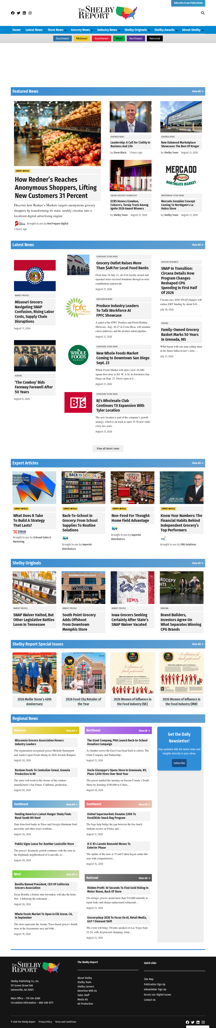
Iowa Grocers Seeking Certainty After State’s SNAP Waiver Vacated (130, 620)
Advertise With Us (87, 990)
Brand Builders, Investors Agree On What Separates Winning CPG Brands (181, 622)
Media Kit (82, 999)
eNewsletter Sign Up (155, 989)
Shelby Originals (136, 30)
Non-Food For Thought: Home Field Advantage (131, 518)
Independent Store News (172, 195)
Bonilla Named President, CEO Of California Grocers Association (42, 886)
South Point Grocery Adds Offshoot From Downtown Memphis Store (79, 622)
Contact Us (150, 999)
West (119, 38)
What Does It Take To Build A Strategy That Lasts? (29, 520)
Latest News (34, 30)
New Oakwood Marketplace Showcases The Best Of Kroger (180, 144)
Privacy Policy (45, 1021)
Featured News (117, 137)
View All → (198, 91)
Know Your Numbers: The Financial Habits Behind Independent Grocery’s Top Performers (181, 522)
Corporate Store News (107, 256)
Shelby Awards (164, 30)
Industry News (107, 30)
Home (16, 30)
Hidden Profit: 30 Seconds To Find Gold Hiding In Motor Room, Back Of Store (117, 889)
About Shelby (191, 30)
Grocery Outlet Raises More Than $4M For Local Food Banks (122, 265)
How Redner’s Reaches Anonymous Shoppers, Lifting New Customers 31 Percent (56, 188)
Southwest (101, 38)
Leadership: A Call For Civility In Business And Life (130, 144)
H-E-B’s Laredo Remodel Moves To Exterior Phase (109, 845)
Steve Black (120, 152)
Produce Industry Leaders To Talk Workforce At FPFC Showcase (117, 310)
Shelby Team (121, 215)
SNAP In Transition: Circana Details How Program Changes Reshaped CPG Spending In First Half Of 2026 (179, 280)
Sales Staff (83, 995)
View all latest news (108, 448)
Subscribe (179, 763)
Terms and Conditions (65, 1021)
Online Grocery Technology (124, 195)
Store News (55, 30)
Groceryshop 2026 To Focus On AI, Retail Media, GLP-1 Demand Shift (117, 919)
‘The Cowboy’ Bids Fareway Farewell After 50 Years (34, 387)
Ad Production (85, 1003)
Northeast (135, 38)
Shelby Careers (85, 986)
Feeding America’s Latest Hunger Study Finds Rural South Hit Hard (43, 816)
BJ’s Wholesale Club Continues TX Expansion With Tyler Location (120, 405)
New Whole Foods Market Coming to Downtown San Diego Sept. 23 (123, 358)
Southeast (62, 38)
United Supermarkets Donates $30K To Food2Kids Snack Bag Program (111, 816)
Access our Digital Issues (157, 994)
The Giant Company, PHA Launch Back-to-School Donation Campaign (117, 742)
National (155, 38)
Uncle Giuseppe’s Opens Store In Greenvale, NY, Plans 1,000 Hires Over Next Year (117, 772)
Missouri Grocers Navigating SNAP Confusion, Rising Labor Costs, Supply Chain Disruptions (34, 312)
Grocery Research (169, 262)
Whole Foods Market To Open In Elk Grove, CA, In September (44, 916)
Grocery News (80, 30)
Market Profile (22, 295)
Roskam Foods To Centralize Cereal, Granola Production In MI (42, 772)
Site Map (149, 979)
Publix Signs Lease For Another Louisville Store (44, 844)
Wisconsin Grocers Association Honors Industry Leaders (39, 742)
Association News (104, 299)
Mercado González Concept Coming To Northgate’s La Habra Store (178, 204)
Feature (18, 376)
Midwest (81, 38)
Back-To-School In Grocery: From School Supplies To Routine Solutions (80, 522)
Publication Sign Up (154, 984)
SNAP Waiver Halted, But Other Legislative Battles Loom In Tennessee (33, 620)
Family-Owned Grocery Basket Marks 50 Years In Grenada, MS (180, 334)
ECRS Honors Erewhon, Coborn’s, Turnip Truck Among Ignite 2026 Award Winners (129, 204)
